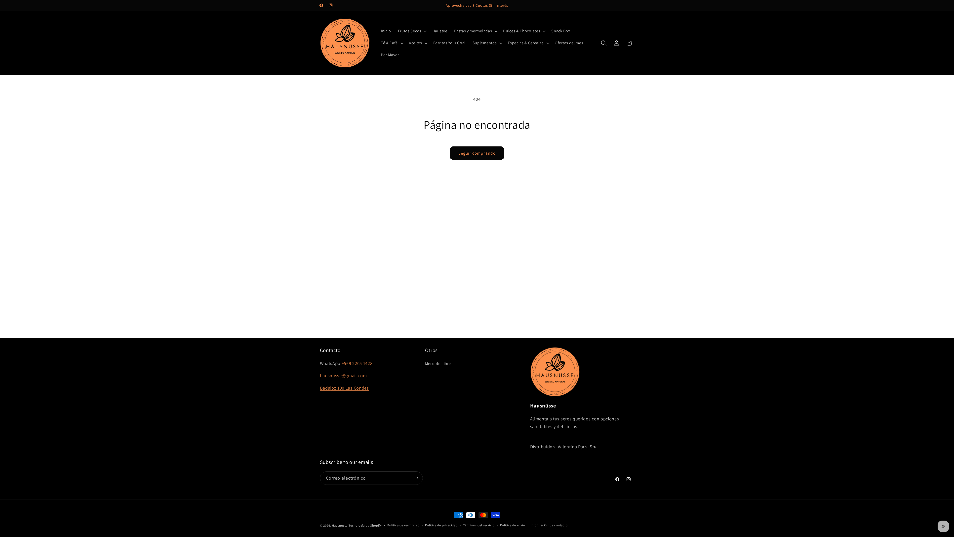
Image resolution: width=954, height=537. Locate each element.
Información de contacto (549, 525)
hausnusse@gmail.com (343, 375)
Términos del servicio (479, 525)
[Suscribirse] (416, 478)
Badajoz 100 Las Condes (344, 388)
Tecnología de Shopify (365, 525)
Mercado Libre (438, 363)
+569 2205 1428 (357, 363)
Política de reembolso (403, 525)
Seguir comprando (477, 153)
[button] (412, 31)
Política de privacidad (441, 525)
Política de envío (512, 525)
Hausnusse (340, 525)
